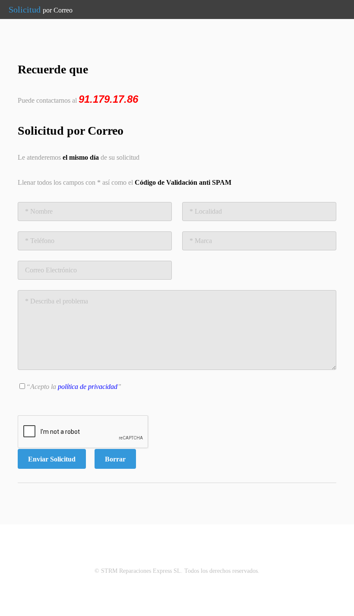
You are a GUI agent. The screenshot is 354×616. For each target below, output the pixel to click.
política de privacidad (87, 386)
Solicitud (41, 9)
